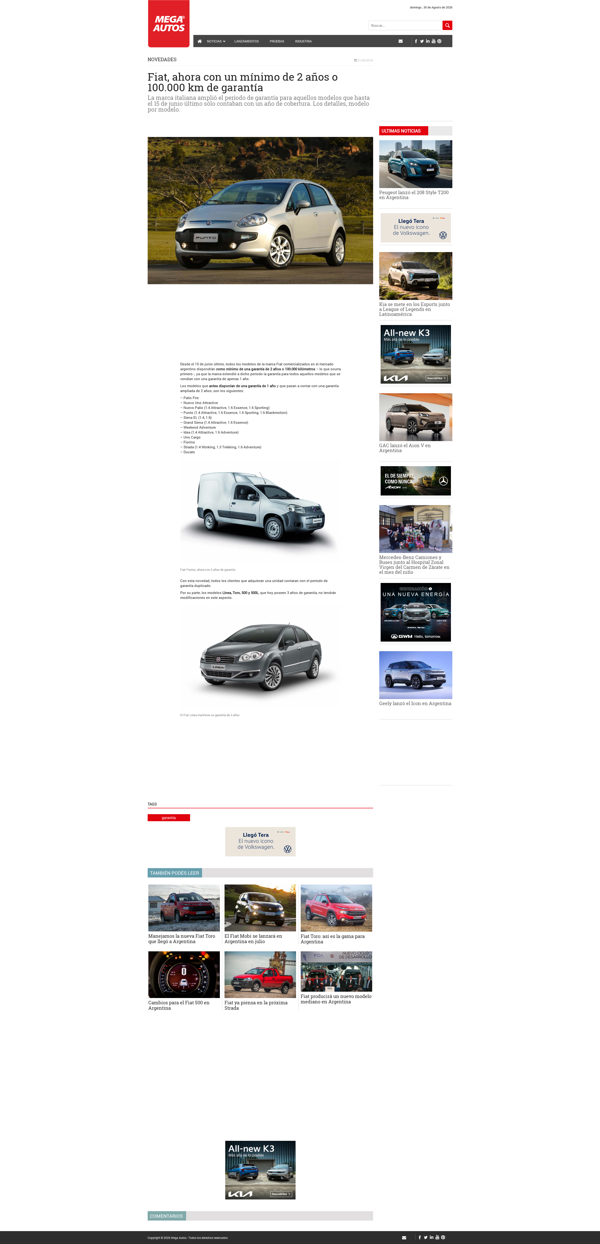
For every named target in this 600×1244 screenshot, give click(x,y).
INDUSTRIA (303, 41)
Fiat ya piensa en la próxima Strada (256, 1005)
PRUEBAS (277, 41)
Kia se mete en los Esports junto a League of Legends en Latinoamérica (414, 309)
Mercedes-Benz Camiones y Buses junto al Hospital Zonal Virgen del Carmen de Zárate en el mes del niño (414, 564)
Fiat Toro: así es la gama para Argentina (333, 939)
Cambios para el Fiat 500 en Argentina (179, 1005)
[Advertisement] (260, 320)
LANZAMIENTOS (246, 41)
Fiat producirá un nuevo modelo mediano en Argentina (336, 999)
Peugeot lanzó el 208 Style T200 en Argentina (414, 194)
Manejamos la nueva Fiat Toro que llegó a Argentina (181, 938)
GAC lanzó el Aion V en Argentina (405, 447)
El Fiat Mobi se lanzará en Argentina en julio (253, 938)
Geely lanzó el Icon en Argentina (415, 703)
